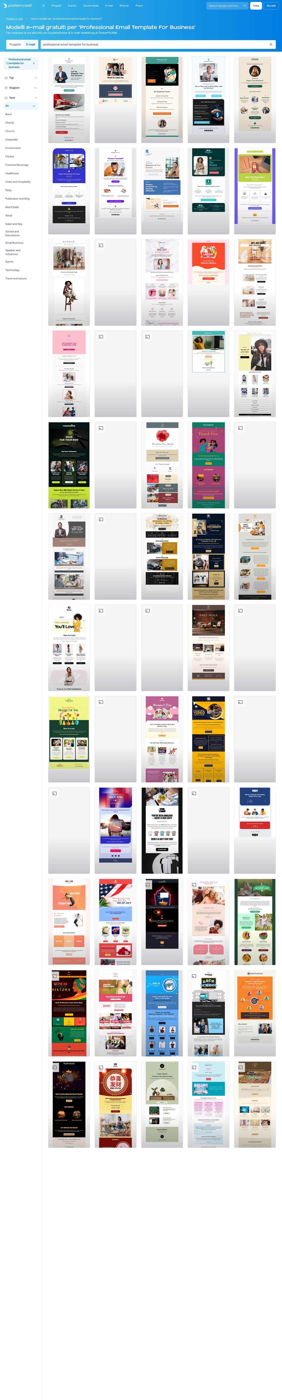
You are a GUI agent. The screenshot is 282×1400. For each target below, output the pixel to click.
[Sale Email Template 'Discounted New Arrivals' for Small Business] (162, 282)
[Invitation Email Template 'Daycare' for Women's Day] (162, 739)
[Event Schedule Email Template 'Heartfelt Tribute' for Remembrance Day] (162, 465)
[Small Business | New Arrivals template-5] (69, 465)
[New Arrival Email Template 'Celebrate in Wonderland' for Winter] (115, 739)
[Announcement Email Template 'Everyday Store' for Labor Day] (208, 282)
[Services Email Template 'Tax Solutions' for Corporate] (255, 99)
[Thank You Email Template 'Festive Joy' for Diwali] (162, 921)
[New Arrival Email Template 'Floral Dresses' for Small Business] (69, 647)
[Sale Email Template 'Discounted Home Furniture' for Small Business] (255, 282)
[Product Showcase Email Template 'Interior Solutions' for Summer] (255, 556)
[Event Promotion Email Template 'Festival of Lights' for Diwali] (69, 830)
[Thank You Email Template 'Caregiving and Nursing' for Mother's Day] (208, 921)
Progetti (15, 44)
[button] (35, 77)
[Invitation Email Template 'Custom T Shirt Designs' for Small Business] (162, 1013)
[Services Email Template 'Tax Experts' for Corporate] (69, 99)
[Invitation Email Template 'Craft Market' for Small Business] (255, 1104)
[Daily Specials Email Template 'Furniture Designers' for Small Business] (162, 1104)
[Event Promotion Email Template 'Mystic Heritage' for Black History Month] (69, 1013)
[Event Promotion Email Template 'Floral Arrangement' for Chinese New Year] (115, 1104)
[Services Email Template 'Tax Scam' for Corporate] (208, 191)
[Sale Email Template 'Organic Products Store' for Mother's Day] (255, 921)
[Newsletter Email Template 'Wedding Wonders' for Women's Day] (208, 830)
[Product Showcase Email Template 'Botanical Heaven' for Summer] (115, 556)
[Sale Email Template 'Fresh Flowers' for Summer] (115, 282)
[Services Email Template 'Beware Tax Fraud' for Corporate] (69, 191)
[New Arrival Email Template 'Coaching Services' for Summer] (69, 556)
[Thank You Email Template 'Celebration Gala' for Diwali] (208, 465)
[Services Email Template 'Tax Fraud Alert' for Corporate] (162, 191)
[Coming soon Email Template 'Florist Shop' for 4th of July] (115, 921)
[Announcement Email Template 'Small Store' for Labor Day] (115, 99)
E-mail (30, 44)
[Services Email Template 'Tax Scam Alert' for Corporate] (255, 191)
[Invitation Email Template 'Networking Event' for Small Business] (255, 1013)
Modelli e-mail (14, 18)
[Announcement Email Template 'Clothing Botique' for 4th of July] (115, 830)
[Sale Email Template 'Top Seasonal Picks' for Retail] (255, 373)
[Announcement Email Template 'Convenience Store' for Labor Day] (162, 373)
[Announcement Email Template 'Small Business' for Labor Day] (115, 373)
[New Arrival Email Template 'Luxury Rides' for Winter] (162, 556)
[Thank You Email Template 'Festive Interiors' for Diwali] (69, 1104)
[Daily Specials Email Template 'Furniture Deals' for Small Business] (208, 647)
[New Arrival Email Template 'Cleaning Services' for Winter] (115, 647)
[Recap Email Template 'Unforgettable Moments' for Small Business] (255, 647)
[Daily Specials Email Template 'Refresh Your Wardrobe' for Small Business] (69, 282)
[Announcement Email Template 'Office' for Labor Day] (208, 373)
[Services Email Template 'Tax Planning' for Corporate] (208, 99)
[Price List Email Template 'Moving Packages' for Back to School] (208, 1013)
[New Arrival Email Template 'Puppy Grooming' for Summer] (162, 647)
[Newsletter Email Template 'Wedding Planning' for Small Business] (115, 1013)
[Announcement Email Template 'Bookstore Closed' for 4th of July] (255, 830)
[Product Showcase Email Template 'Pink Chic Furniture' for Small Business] (115, 465)
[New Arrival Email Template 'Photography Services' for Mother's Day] (255, 739)
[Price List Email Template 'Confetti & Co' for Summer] (208, 1104)
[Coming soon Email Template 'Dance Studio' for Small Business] (69, 921)
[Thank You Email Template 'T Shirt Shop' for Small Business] (162, 830)
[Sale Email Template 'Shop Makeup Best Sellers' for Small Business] (69, 373)
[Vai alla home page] (15, 6)
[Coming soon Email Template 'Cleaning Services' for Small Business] (255, 465)
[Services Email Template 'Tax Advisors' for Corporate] (162, 99)
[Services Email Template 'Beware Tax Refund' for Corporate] (115, 191)
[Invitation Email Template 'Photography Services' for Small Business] (208, 556)
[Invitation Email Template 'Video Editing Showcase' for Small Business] (208, 739)
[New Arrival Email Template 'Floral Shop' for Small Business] (69, 739)
